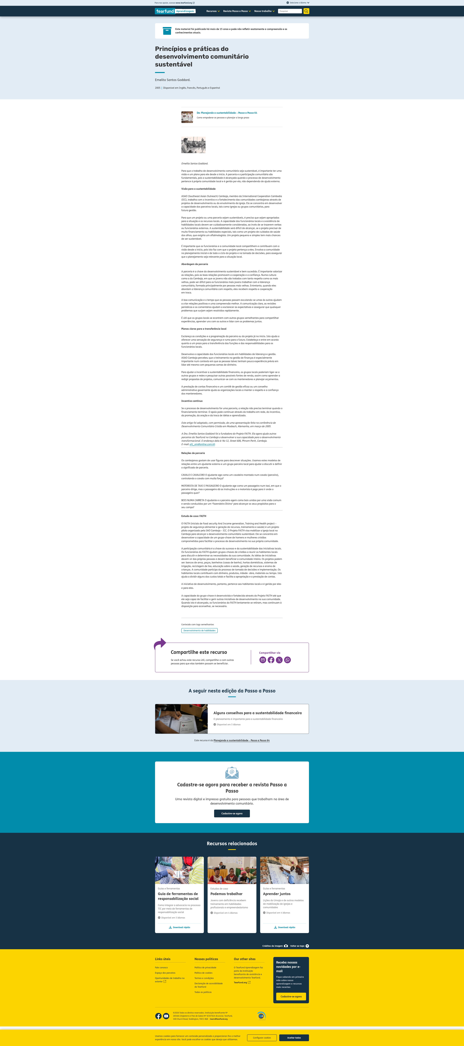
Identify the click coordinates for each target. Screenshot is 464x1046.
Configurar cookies (262, 1037)
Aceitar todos (294, 1037)
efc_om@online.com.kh (202, 444)
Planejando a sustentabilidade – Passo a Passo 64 (242, 740)
